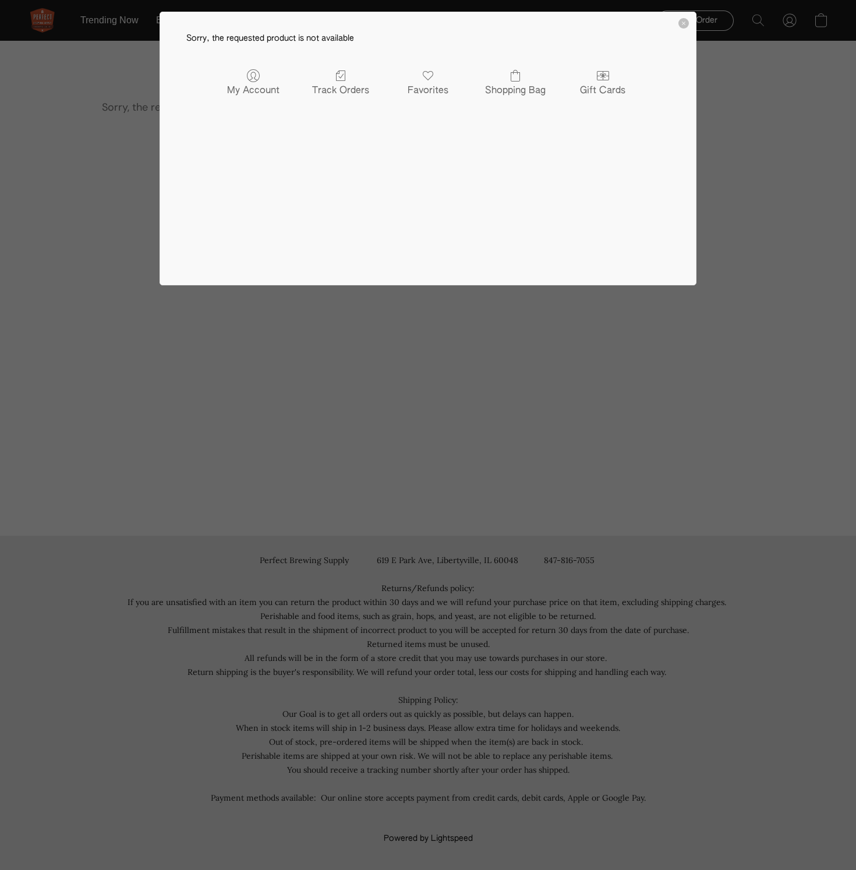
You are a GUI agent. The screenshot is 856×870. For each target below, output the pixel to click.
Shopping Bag (515, 91)
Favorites (428, 91)
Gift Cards (602, 91)
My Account (253, 91)
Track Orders (340, 91)
